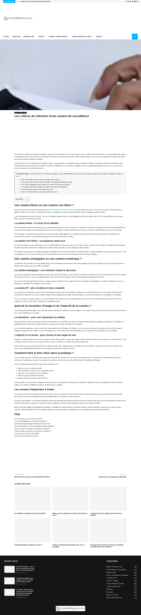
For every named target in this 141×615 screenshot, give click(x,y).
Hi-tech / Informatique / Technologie (117, 575)
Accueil (6, 36)
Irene (17, 119)
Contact (99, 36)
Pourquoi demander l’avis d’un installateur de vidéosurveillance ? (34, 426)
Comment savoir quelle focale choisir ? (26, 436)
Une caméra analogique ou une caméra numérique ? (30, 421)
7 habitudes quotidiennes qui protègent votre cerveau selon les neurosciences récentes (24, 580)
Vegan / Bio (16, 36)
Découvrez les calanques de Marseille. (113, 477)
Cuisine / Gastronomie (113, 586)
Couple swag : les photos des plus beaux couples (35, 1)
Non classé (109, 592)
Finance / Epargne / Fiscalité (115, 583)
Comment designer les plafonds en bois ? (28, 545)
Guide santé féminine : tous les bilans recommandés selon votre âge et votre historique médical (25, 568)
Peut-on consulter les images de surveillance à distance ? (32, 428)
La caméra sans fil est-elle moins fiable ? (27, 433)
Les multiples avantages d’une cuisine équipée (29, 513)
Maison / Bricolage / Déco (81, 36)
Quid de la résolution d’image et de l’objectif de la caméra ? (32, 424)
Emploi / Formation (112, 595)
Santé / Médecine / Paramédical (116, 569)
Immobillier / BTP (111, 578)
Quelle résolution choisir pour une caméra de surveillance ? (32, 431)
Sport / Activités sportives (114, 597)
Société (41, 36)
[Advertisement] (103, 18)
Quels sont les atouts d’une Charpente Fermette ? (32, 477)
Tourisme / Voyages (112, 581)
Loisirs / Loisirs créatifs (58, 36)
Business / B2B (28, 36)
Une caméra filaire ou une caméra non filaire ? (28, 419)
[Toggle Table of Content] (26, 199)
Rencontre (109, 589)
